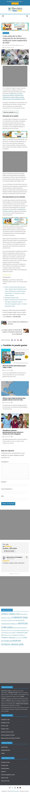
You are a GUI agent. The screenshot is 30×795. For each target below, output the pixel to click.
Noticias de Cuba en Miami (9, 630)
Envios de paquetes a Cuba (8, 774)
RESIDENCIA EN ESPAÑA (10, 632)
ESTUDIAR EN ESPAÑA (7, 620)
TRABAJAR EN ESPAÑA (18, 635)
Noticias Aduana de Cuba (9, 47)
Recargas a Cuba (5, 722)
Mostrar (15, 112)
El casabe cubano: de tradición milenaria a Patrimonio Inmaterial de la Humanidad (12, 332)
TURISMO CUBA (8, 638)
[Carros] (15, 132)
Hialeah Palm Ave (5, 750)
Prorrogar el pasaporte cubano (13, 302)
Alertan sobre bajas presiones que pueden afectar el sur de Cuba (14, 399)
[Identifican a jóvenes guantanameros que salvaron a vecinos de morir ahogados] (15, 414)
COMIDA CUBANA (10, 614)
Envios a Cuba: (9, 287)
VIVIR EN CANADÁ (19, 637)
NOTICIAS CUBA (6, 33)
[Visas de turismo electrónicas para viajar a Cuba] (15, 350)
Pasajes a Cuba (5, 728)
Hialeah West (4, 747)
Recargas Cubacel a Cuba (12, 297)
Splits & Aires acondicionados (17, 291)
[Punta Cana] (15, 218)
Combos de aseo (9, 295)
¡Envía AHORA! (15, 3)
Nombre (4, 482)
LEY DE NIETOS (19, 620)
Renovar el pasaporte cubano (13, 304)
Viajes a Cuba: (8, 299)
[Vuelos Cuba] (15, 24)
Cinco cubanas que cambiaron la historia (18, 323)
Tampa (3, 753)
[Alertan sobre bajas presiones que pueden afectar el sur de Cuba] (15, 382)
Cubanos (3, 771)
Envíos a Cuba (4, 725)
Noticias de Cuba (5, 762)
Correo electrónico (6, 489)
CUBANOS (20, 617)
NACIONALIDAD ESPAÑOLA (9, 624)
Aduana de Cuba (5, 781)
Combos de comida (19, 293)
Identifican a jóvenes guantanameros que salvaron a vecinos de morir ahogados (13, 432)
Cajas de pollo (8, 293)
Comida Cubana (5, 768)
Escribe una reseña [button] (9, 551)
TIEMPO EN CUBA (8, 635)
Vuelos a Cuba (4, 777)
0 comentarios (21, 45)
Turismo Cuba (4, 765)
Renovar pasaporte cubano (8, 735)
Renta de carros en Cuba (19, 299)
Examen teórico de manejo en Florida (10, 738)
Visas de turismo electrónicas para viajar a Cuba (14, 366)
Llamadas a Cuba (5, 719)
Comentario (5, 462)
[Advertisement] (15, 76)
